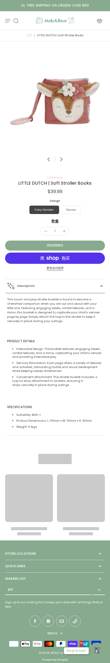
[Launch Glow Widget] (97, 650)
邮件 (10, 590)
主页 (29, 35)
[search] (15, 20)
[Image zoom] (55, 101)
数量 (55, 221)
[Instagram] (48, 621)
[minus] (46, 231)
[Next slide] (61, 159)
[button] (55, 246)
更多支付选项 (55, 268)
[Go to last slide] (48, 159)
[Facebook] (35, 621)
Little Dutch (55, 177)
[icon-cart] (99, 20)
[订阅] (99, 590)
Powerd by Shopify (55, 660)
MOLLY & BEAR (61, 653)
